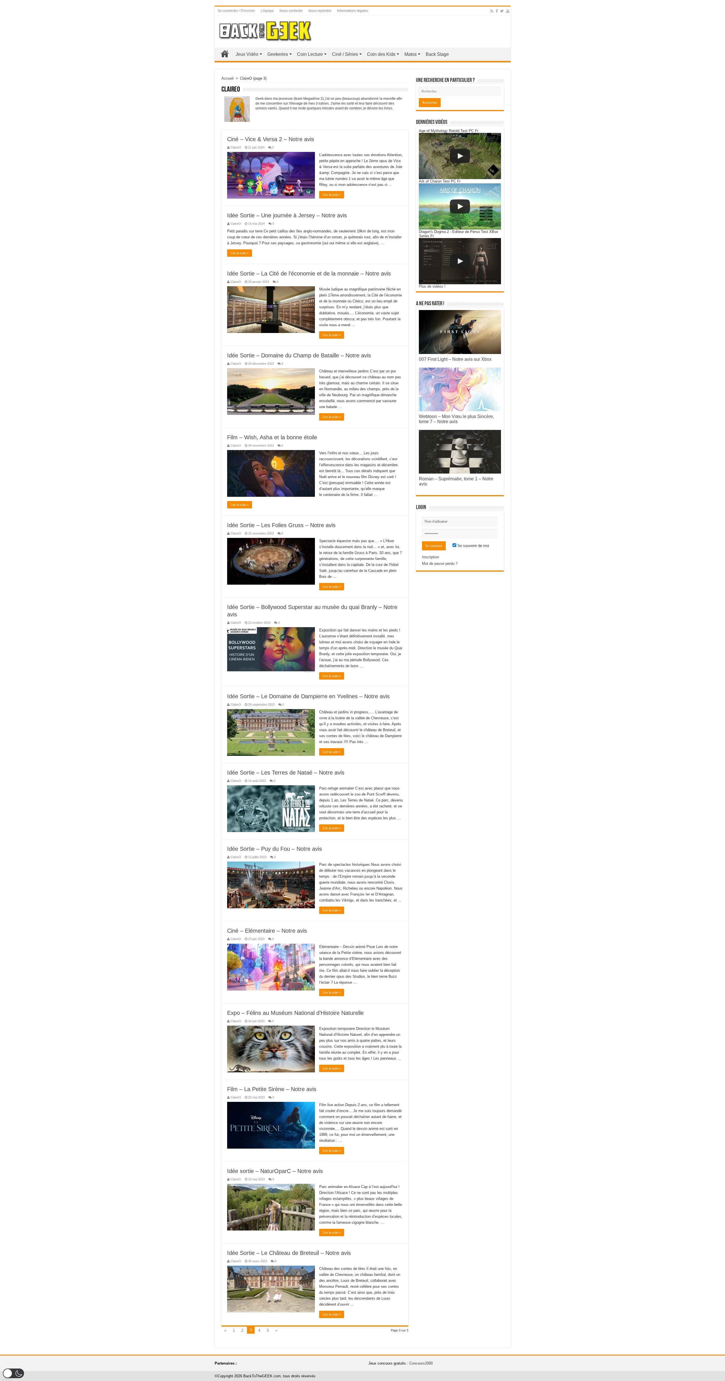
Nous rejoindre (319, 11)
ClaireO (236, 147)
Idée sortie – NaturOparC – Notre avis (275, 1171)
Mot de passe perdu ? (440, 563)
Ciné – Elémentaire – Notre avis (267, 931)
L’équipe (267, 11)
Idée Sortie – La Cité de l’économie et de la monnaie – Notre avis (309, 273)
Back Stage (437, 54)
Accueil (225, 54)
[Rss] (492, 11)
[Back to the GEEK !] (266, 30)
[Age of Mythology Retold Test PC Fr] (460, 156)
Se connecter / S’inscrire (236, 11)
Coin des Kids (381, 54)
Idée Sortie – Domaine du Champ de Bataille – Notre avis (299, 355)
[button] (13, 1373)
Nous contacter (291, 11)
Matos (410, 54)
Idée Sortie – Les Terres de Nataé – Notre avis (285, 772)
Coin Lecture (310, 54)
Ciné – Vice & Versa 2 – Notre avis (270, 139)
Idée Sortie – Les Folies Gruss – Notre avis (281, 525)
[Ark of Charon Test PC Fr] (460, 206)
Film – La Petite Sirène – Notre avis (271, 1089)
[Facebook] (496, 11)
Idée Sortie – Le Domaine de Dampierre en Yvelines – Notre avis (308, 696)
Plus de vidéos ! (432, 286)
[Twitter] (502, 11)
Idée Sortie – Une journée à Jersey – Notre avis (287, 215)
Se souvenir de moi (472, 546)
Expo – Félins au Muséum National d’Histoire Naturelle (295, 1013)
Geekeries (277, 54)
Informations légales (352, 11)
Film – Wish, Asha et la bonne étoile (272, 437)
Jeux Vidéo (247, 54)
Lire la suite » (332, 195)
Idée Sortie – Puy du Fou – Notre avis (274, 849)
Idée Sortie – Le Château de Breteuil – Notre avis (289, 1253)
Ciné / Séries (345, 54)
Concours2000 (421, 1363)
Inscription (430, 557)
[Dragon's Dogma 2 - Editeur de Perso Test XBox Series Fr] (460, 261)
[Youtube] (508, 11)
